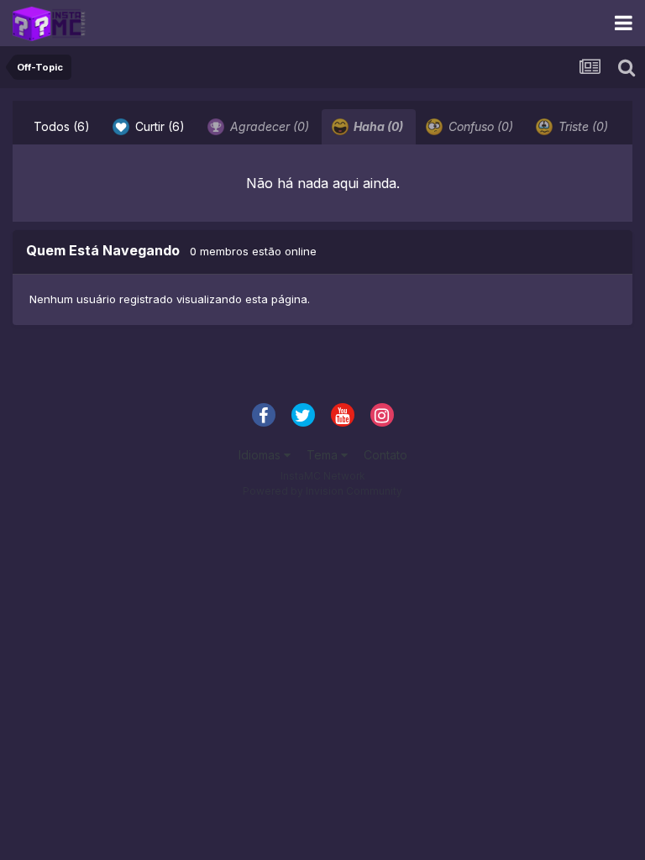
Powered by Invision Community (322, 491)
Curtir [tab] (158, 126)
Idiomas (261, 455)
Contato (385, 455)
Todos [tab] (62, 126)
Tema (324, 455)
